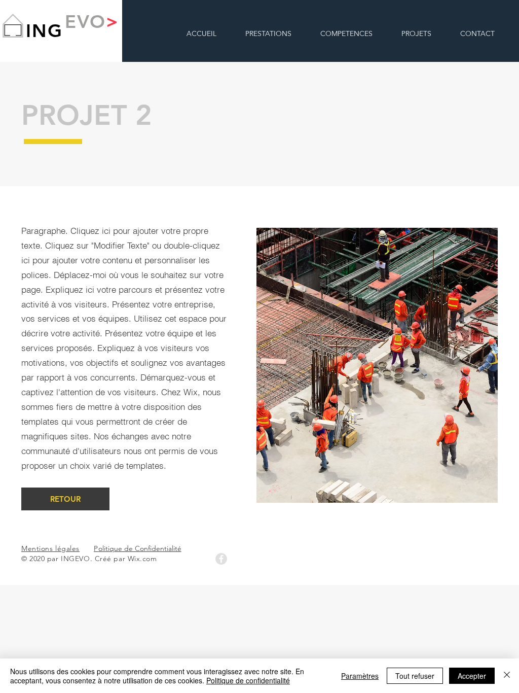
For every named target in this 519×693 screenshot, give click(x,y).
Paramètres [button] (360, 676)
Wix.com (142, 558)
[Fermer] (507, 676)
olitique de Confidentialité (137, 548)
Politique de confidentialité (248, 680)
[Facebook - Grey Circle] (221, 559)
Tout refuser (414, 676)
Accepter (472, 676)
